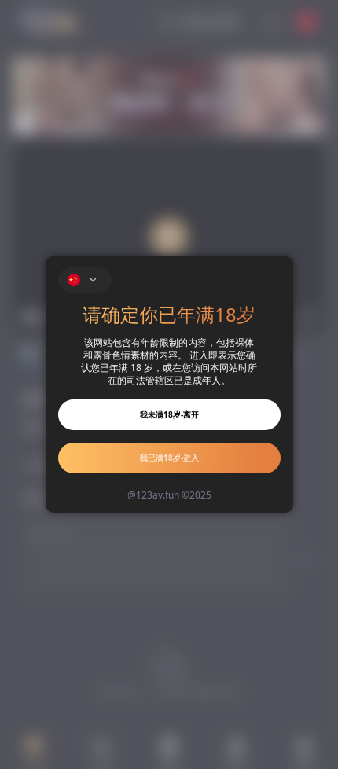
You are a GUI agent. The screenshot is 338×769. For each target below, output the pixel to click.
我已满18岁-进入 (169, 457)
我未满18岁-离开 (169, 414)
